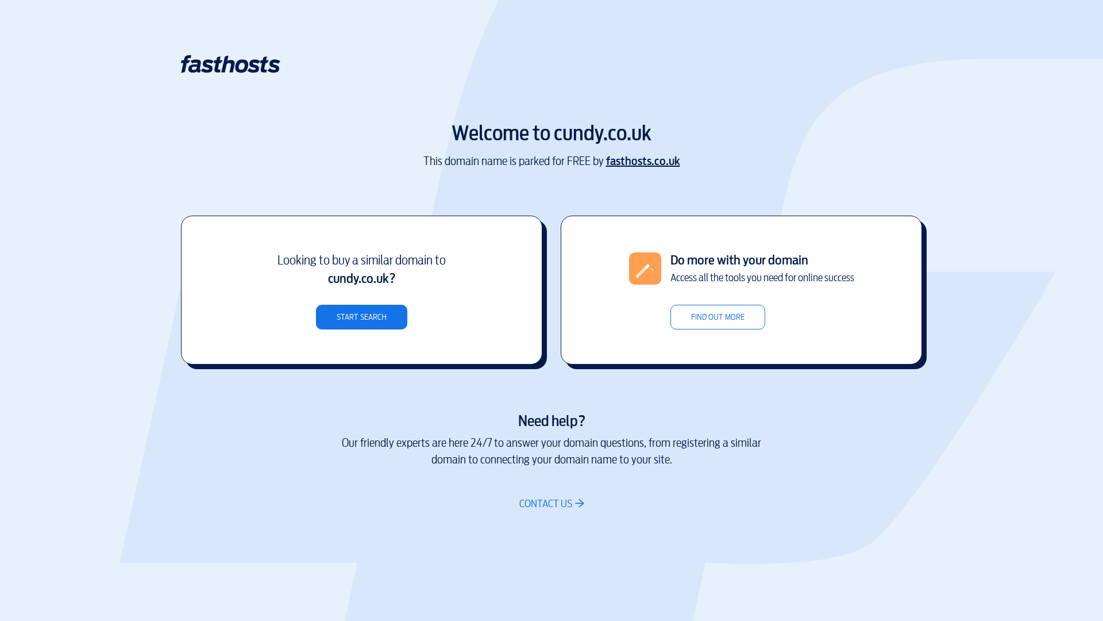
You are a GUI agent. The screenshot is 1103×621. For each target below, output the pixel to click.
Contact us (545, 503)
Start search (362, 317)
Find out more (718, 317)
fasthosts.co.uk (643, 161)
